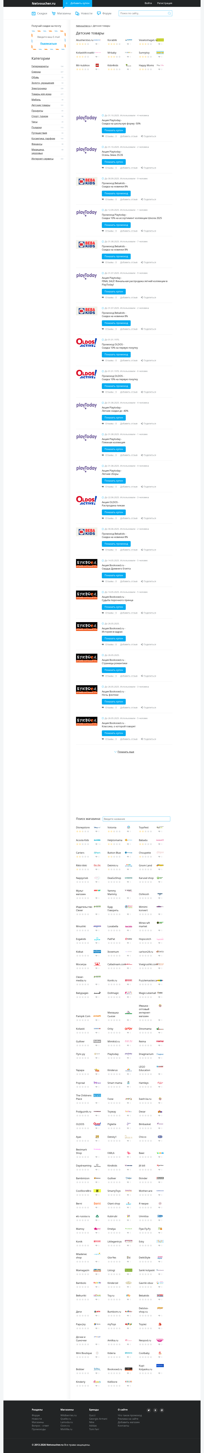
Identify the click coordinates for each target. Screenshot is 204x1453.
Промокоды (39, 1429)
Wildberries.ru (68, 1415)
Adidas (93, 1425)
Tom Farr (94, 1429)
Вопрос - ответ (40, 1425)
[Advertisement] (124, 94)
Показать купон (114, 130)
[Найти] (169, 13)
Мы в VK (155, 1410)
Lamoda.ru (66, 1422)
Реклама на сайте (128, 1418)
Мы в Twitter (149, 1410)
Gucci (92, 1415)
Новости (86, 13)
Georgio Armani (98, 1418)
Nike (91, 1422)
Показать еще (126, 751)
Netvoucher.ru (83, 25)
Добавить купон (79, 3)
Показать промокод (116, 193)
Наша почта (162, 1410)
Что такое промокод (130, 1415)
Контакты (123, 1425)
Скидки (42, 13)
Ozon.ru (65, 1425)
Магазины (64, 13)
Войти (148, 3)
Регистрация (164, 3)
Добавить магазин (129, 1422)
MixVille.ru (66, 1429)
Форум (106, 13)
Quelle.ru (65, 1418)
